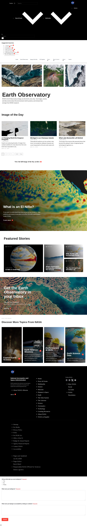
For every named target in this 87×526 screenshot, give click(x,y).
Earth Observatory (24, 59)
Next (21, 154)
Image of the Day (33, 59)
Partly (4, 484)
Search (70, 59)
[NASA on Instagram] (69, 380)
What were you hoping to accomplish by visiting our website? (19, 503)
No (4, 483)
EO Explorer (42, 59)
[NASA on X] (72, 380)
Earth (17, 59)
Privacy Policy (28, 304)
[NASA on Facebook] (66, 380)
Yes (4, 481)
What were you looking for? (11, 489)
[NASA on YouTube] (75, 380)
